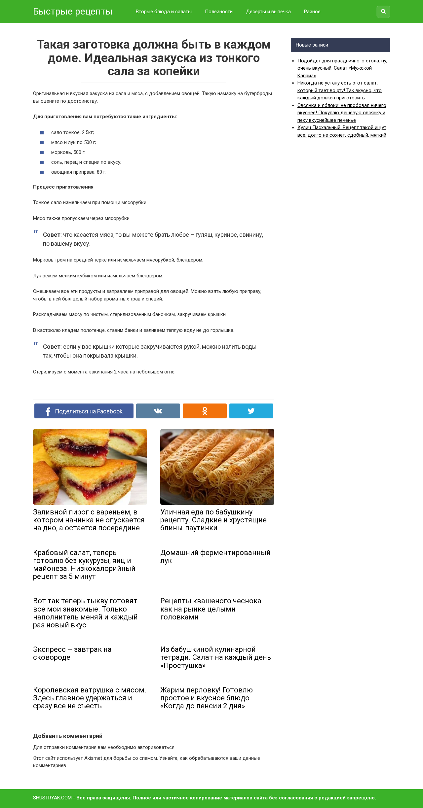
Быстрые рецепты (73, 11)
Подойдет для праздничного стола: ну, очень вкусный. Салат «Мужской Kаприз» (342, 68)
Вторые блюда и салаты (164, 12)
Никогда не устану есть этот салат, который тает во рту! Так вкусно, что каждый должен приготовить (339, 90)
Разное (312, 12)
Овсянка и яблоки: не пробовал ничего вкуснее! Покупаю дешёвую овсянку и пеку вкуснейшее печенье (341, 112)
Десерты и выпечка (268, 12)
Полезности (219, 12)
